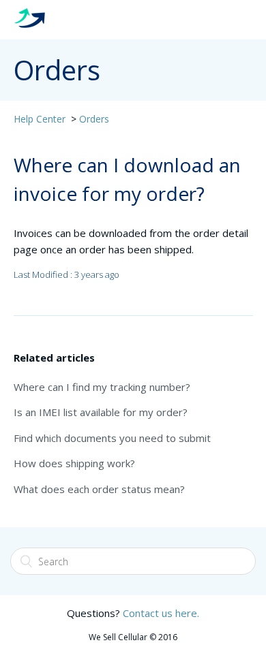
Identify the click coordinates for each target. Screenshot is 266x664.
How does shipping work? (74, 463)
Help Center (39, 118)
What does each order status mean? (99, 489)
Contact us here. (161, 613)
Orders (94, 118)
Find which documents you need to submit (112, 438)
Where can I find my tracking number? (102, 387)
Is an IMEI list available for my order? (101, 412)
